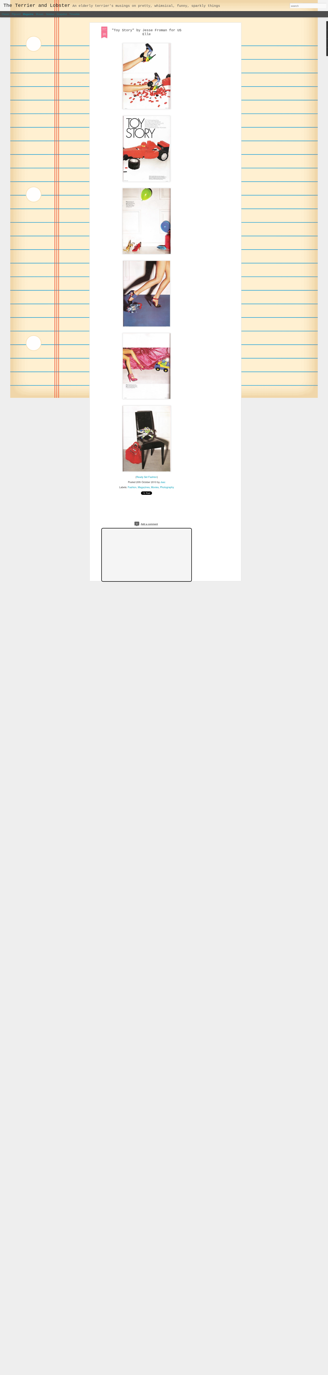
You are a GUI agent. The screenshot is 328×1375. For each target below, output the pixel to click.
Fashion (132, 487)
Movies (155, 487)
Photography (167, 487)
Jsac (162, 482)
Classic (5, 14)
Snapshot (62, 14)
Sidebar (50, 14)
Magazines (144, 487)
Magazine (28, 14)
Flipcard (16, 14)
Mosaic (40, 14)
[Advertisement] (211, 80)
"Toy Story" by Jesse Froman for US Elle (146, 32)
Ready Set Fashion (146, 477)
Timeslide (74, 14)
